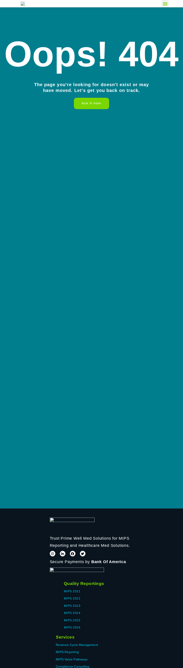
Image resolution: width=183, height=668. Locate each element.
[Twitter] (82, 553)
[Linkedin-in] (62, 553)
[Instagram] (52, 553)
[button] (165, 3)
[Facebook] (72, 553)
